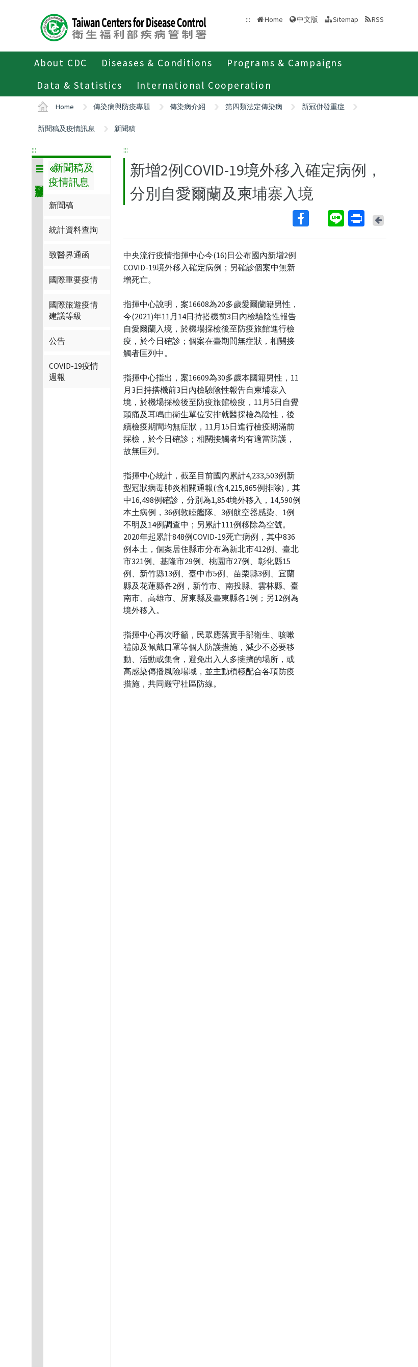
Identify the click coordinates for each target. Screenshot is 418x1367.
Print (357, 218)
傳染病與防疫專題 (121, 106)
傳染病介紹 (187, 106)
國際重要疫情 (73, 279)
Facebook (309, 218)
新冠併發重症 (323, 106)
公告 (57, 341)
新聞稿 (125, 128)
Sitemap (345, 19)
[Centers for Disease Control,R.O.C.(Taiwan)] (123, 26)
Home (274, 19)
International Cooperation (204, 85)
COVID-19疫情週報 (73, 371)
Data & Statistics (79, 85)
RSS (378, 19)
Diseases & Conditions (157, 63)
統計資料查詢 (73, 229)
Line (337, 218)
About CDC (60, 63)
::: (34, 149)
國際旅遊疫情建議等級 (73, 310)
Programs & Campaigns (285, 63)
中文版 (307, 18)
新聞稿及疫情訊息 (66, 128)
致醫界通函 (69, 254)
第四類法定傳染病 (253, 106)
